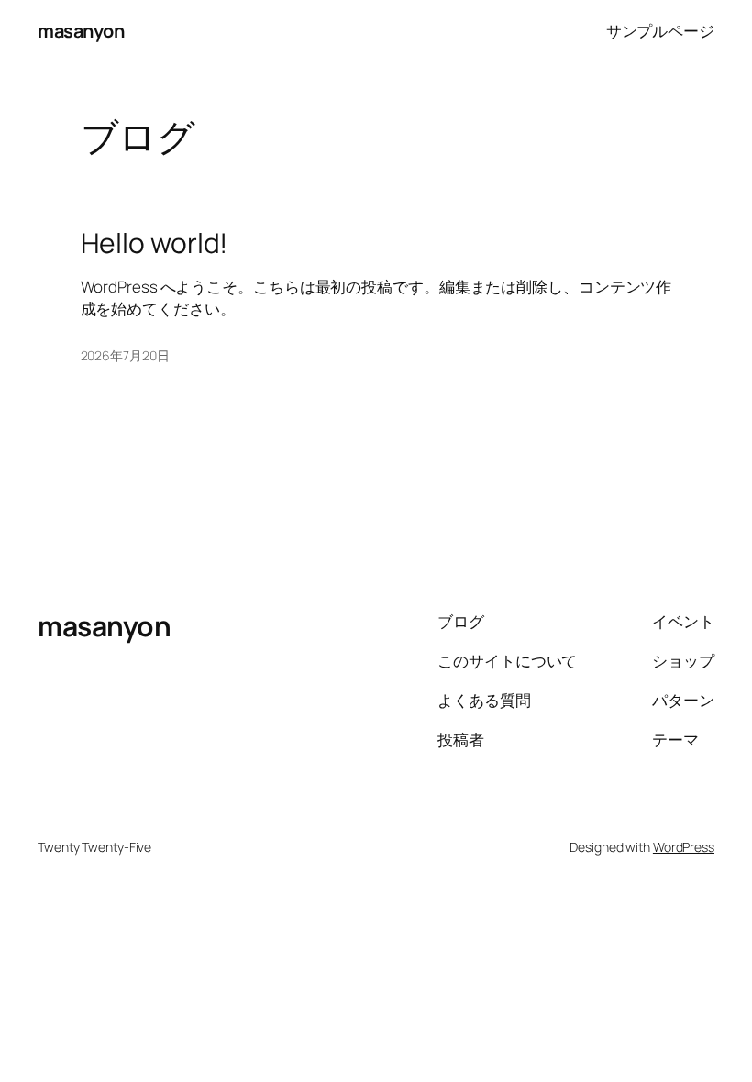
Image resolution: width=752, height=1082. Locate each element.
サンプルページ (660, 30)
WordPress (683, 847)
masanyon (81, 30)
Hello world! (154, 243)
